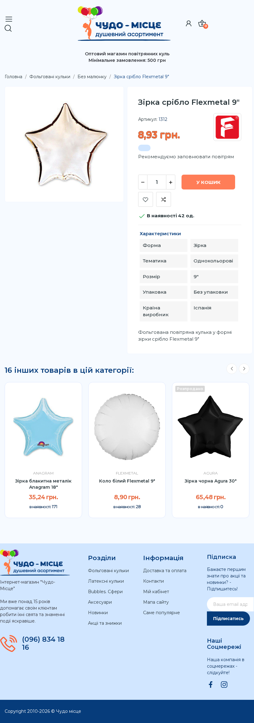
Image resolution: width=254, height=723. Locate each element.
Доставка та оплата (164, 570)
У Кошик (208, 182)
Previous (231, 369)
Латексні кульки (106, 581)
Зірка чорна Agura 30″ (211, 481)
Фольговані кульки (108, 570)
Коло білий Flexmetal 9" (127, 481)
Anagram (43, 473)
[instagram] (224, 685)
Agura (211, 473)
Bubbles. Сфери (105, 591)
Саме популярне (161, 612)
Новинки (98, 612)
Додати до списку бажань (145, 199)
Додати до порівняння (163, 199)
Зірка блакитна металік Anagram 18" (43, 484)
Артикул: (147, 119)
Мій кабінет (156, 591)
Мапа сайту (156, 602)
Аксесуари (100, 602)
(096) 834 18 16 (43, 644)
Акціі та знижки (105, 623)
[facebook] (210, 685)
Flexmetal (127, 473)
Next (244, 369)
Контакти (153, 581)
